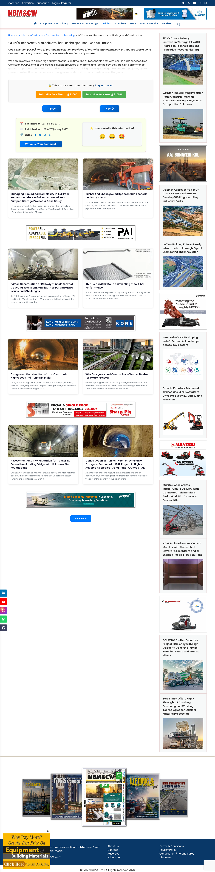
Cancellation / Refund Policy (176, 853)
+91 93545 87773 (53, 856)
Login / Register (61, 3)
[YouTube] (3, 601)
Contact (13, 3)
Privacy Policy (167, 850)
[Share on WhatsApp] (50, 135)
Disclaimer (166, 857)
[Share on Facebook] (35, 135)
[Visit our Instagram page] (200, 3)
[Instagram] (3, 610)
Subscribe (43, 3)
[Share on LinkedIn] (40, 135)
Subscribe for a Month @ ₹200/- (58, 94)
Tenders (166, 23)
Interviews (120, 23)
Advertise (28, 3)
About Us (113, 846)
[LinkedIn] (3, 593)
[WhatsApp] (3, 619)
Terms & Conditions (171, 846)
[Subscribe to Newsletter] (3, 627)
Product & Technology (85, 23)
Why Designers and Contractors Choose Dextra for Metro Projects (116, 375)
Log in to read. (104, 85)
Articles (106, 23)
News (133, 23)
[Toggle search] (178, 24)
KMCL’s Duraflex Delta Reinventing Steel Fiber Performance (115, 285)
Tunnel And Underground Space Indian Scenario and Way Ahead (116, 195)
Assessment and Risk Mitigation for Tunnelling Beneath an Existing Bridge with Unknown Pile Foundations (41, 464)
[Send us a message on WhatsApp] (205, 3)
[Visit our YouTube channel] (194, 3)
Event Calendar (149, 23)
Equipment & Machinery (54, 23)
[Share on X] (45, 135)
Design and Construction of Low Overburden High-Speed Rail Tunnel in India (40, 375)
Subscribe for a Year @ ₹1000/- (104, 94)
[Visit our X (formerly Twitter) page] (188, 3)
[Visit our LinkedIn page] (183, 3)
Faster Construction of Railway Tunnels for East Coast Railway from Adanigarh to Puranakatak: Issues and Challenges (42, 287)
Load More (81, 518)
